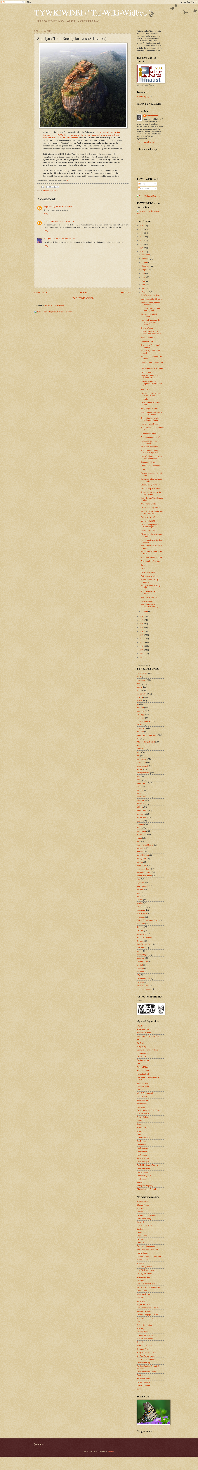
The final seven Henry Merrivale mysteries (149, 451)
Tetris (143, 565)
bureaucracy (141, 865)
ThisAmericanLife (143, 979)
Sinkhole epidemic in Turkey (152, 368)
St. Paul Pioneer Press (146, 1356)
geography (141, 814)
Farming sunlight (147, 372)
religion (139, 769)
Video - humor (142, 811)
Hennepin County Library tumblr (149, 1256)
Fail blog (140, 1239)
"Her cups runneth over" (150, 437)
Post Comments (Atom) (54, 305)
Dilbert (139, 1232)
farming (140, 903)
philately (140, 889)
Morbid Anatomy (143, 1301)
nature (139, 677)
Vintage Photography (145, 1186)
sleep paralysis (142, 955)
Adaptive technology (149, 597)
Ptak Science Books (145, 1339)
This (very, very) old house (151, 557)
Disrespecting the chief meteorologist (150, 526)
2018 (142, 616)
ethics (139, 745)
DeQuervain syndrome (149, 576)
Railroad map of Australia (151, 489)
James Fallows (142, 1260)
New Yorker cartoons (145, 1318)
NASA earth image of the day (148, 1308)
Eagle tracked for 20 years (151, 299)
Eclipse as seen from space (152, 517)
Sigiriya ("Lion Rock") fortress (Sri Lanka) (149, 377)
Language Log (142, 1083)
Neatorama (141, 910)
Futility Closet (142, 1253)
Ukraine (140, 900)
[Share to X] (52, 187)
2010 (142, 646)
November (146, 259)
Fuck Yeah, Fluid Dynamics (147, 1250)
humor (139, 684)
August (145, 270)
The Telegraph (142, 1172)
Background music (148, 572)
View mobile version (83, 298)
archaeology (141, 817)
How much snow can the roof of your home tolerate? (150, 322)
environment (141, 759)
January (145, 612)
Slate (139, 1134)
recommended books (145, 845)
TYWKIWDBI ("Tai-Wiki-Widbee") (93, 12)
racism (139, 951)
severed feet (141, 907)
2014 (142, 631)
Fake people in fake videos (151, 561)
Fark (138, 1064)
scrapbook (141, 917)
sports (139, 780)
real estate (141, 848)
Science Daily (142, 1128)
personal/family (143, 766)
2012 (142, 639)
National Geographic (144, 1311)
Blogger (111, 1451)
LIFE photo (141, 948)
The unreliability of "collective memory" (150, 606)
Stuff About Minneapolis (146, 1359)
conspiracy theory (144, 869)
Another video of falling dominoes (150, 315)
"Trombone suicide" (148, 433)
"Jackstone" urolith (148, 504)
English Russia (142, 1236)
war (138, 738)
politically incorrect (144, 872)
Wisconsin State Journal (146, 1189)
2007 (142, 657)
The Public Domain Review (147, 1165)
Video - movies (142, 797)
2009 (142, 650)
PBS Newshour (143, 1114)
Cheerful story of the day (150, 485)
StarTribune (141, 1141)
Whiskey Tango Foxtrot (146, 742)
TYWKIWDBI (142, 673)
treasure (140, 852)
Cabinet (140, 1212)
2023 (142, 237)
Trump (139, 838)
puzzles (140, 862)
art (138, 704)
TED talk (140, 931)
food (138, 752)
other (139, 776)
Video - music (142, 783)
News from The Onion (149, 447)
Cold (143, 569)
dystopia (140, 941)
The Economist (143, 1152)
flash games (141, 859)
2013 (142, 635)
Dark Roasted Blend (144, 1226)
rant (138, 756)
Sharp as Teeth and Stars (147, 1352)
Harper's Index (142, 961)
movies (139, 821)
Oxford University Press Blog (148, 1110)
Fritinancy (140, 1243)
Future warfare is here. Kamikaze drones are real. (152, 333)
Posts (142, 184)
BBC (138, 1040)
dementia (140, 927)
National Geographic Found (147, 1315)
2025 (142, 229)
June (144, 277)
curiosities (141, 718)
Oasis (143, 469)
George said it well (148, 462)
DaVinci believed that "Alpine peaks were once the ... (151, 384)
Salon (139, 1124)
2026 (142, 226)
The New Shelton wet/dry (146, 1372)
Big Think (140, 1043)
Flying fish (145, 399)
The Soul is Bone (143, 1169)
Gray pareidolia (147, 341)
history (45, 191)
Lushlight (140, 1280)
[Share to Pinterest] (57, 187)
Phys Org (140, 1328)
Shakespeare (142, 913)
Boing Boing (141, 1046)
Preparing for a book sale (151, 466)
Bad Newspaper (143, 1202)
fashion (139, 793)
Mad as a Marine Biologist (147, 1284)
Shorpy (139, 1131)
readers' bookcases (144, 876)
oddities (140, 807)
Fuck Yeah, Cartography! (146, 1246)
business (140, 732)
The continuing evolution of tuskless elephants (151, 419)
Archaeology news (144, 1033)
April (144, 285)
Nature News (142, 1103)
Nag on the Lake (143, 1304)
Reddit (139, 1121)
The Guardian (142, 1155)
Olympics (140, 883)
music (139, 828)
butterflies (140, 804)
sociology (140, 714)
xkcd (138, 1389)
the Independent (143, 1158)
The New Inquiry (143, 1162)
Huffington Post (143, 1074)
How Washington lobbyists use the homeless (151, 457)
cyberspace (141, 762)
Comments (144, 188)
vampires (140, 982)
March (144, 288)
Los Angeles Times (144, 1274)
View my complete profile (146, 142)
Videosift (140, 1182)
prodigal (47, 239)
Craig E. (47, 221)
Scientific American (144, 1346)
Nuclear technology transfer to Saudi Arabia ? (151, 394)
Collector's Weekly (144, 1219)
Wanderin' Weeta (143, 1385)
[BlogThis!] (50, 187)
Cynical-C (140, 1222)
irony (138, 879)
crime (139, 787)
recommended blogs (144, 937)
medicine (140, 708)
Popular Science (143, 1117)
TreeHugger (141, 1179)
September (146, 266)
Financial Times (143, 1067)
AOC (138, 975)
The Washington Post (145, 1176)
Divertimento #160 (148, 521)
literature (140, 749)
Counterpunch (142, 1053)
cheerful (140, 790)
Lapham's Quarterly (144, 1267)
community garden (144, 989)
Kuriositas (141, 1263)
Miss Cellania (142, 1097)
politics (139, 701)
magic (139, 896)
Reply (46, 214)
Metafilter (140, 1090)
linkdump (140, 824)
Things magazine (143, 1382)
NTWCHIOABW (143, 986)
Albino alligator (146, 389)
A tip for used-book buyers (151, 295)
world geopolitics (143, 773)
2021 (142, 244)
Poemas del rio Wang (145, 1335)
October (145, 262)
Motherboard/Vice (143, 1100)
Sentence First (142, 1349)
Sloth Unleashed (143, 1138)
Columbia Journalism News (147, 1050)
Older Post (125, 292)
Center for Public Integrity (147, 1215)
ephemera (140, 711)
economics (141, 728)
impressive (54, 191)
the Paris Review (143, 1379)
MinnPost (140, 1298)
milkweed (140, 972)
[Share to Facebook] (55, 187)
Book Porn (141, 1208)
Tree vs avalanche (148, 338)
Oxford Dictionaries (144, 1325)
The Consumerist (143, 1148)
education (140, 800)
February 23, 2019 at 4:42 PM (62, 221)
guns (138, 893)
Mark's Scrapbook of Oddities (148, 1287)
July (143, 274)
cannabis (140, 968)
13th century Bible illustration (148, 592)
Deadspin (140, 1229)
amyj (46, 207)
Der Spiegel (141, 1057)
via (67, 180)
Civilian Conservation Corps (147, 920)
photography (141, 694)
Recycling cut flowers (149, 409)
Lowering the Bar (143, 1277)
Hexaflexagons (147, 601)
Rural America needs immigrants (149, 442)
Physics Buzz (142, 1332)
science (140, 697)
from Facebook (142, 886)
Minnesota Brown (143, 1294)
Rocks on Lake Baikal (149, 424)
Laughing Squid (143, 1086)
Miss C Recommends (145, 1093)
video (139, 690)
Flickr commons (143, 1070)
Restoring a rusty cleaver (151, 508)
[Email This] (47, 187)
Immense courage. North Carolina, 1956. (150, 309)
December (146, 255)
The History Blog (143, 1363)
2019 (142, 252)
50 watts (140, 1026)
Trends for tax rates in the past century (151, 493)
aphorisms (141, 924)
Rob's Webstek (142, 1342)
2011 (142, 642)
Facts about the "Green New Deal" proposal (152, 512)
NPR (138, 1322)
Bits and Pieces (143, 1205)
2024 (142, 233)
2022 (142, 240)
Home (83, 292)
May (143, 281)
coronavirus (141, 831)
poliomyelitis (141, 934)
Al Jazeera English (144, 1029)
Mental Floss (142, 1291)
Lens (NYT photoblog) (145, 1270)
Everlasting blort (143, 1060)
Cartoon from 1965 (148, 530)
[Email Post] (42, 187)
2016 (142, 624)
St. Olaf (140, 965)
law (138, 841)
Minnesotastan (152, 116)
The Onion (141, 1375)
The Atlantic (141, 1145)
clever (139, 725)
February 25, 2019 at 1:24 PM (63, 239)
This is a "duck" (147, 328)
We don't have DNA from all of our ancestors (151, 413)
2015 (142, 628)
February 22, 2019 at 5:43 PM (60, 207)
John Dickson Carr (144, 944)
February (145, 292)
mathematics (142, 835)
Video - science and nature (147, 735)
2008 (142, 654)
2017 (142, 620)
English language (143, 721)
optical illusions (143, 855)
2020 (142, 248)
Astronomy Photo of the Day (148, 1036)
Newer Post (40, 292)
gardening (140, 958)
